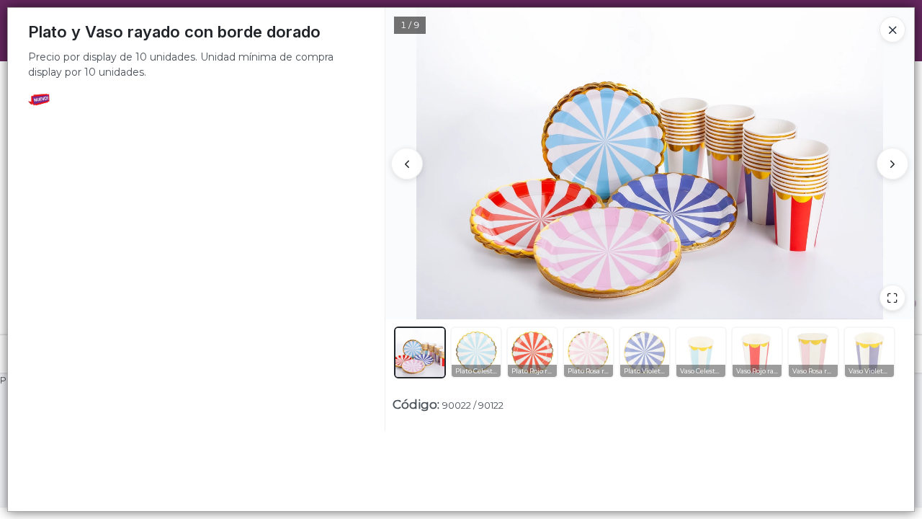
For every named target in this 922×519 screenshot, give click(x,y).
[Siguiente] (892, 163)
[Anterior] (407, 163)
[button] (420, 352)
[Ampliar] (892, 298)
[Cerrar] (892, 30)
